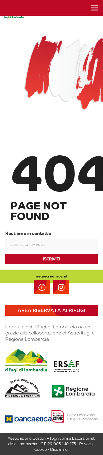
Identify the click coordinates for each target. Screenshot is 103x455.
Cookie (40, 449)
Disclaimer (59, 449)
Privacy (86, 444)
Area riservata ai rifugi (51, 310)
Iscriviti (51, 259)
